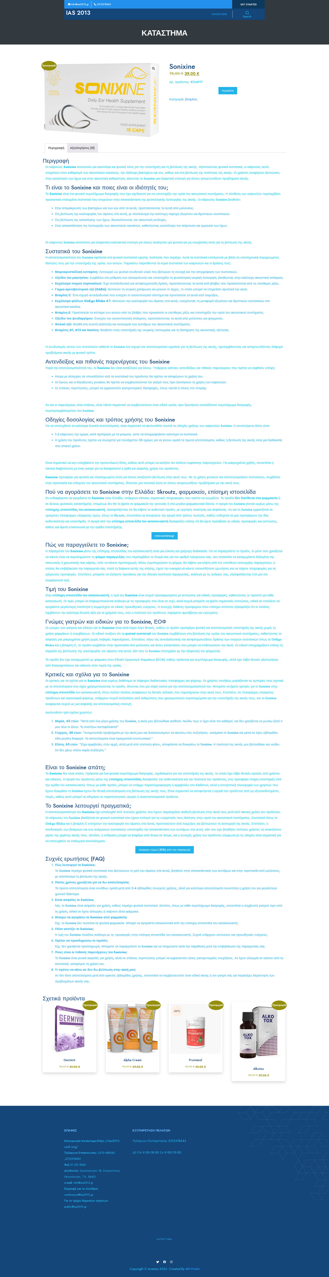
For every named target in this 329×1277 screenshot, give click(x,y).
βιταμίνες (191, 99)
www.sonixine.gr (164, 536)
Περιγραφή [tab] (56, 148)
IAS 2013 (78, 13)
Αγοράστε (228, 91)
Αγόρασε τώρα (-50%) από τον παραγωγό (164, 850)
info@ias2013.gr (79, 4)
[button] (153, 68)
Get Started (248, 4)
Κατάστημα (219, 14)
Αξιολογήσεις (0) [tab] (82, 148)
